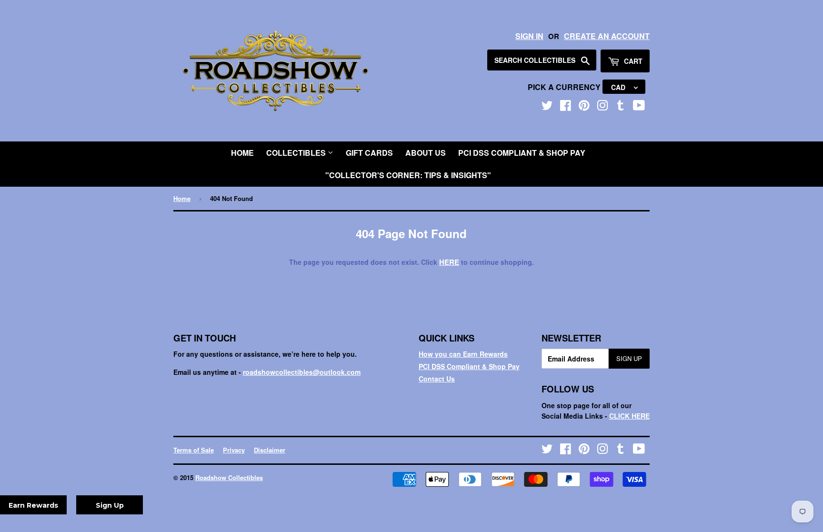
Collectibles (297, 152)
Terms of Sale (193, 449)
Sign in (529, 35)
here (449, 262)
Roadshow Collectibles (229, 477)
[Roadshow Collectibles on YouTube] (639, 107)
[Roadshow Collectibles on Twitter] (547, 107)
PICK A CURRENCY (565, 86)
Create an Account (607, 35)
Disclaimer (269, 449)
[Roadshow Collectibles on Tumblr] (620, 107)
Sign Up (629, 358)
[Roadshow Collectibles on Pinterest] (584, 107)
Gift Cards (369, 152)
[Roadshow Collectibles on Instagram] (602, 107)
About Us (425, 152)
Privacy (234, 449)
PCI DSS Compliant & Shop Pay (521, 152)
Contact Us (437, 378)
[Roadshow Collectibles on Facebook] (566, 107)
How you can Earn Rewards (463, 354)
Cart (632, 61)
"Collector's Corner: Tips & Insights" (408, 175)
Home (242, 152)
